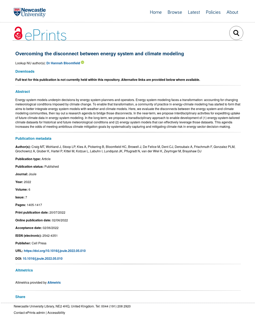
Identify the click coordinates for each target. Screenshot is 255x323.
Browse (175, 12)
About (232, 12)
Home (156, 12)
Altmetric (54, 282)
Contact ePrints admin (29, 312)
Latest (194, 12)
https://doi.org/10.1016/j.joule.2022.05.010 (55, 250)
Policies (213, 12)
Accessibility (56, 312)
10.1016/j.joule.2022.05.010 (43, 258)
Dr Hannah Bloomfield (63, 63)
